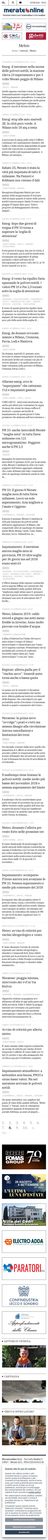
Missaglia (8, 576)
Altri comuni (9, 136)
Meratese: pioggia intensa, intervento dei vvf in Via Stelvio (20, 982)
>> (4, 1132)
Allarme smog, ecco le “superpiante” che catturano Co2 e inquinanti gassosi (21, 386)
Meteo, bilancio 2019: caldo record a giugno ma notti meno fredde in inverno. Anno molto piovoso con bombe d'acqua (23, 620)
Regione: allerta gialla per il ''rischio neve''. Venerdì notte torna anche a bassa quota (22, 674)
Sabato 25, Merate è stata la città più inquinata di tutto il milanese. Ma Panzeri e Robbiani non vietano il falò (21, 174)
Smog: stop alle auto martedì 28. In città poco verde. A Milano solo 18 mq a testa (22, 123)
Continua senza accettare (24, 1520)
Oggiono (16, 304)
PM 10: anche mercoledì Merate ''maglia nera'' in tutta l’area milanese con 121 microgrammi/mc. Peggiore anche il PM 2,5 (23, 438)
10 (25, 1128)
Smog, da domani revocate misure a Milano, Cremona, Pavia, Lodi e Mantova (20, 337)
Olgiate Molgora (31, 994)
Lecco (6, 87)
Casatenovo (36, 299)
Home (15, 50)
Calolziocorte (20, 299)
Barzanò (7, 299)
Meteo (6, 84)
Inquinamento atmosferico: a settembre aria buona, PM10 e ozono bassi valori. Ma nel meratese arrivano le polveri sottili (22, 1079)
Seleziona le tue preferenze (24, 1527)
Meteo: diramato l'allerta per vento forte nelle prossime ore (23, 830)
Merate (14, 87)
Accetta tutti (24, 1532)
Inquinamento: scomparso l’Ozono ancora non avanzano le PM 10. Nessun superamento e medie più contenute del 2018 (23, 881)
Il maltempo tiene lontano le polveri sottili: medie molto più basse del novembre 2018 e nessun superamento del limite (23, 781)
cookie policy (34, 1492)
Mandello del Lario (21, 301)
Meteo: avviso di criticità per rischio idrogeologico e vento (22, 933)
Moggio (6, 304)
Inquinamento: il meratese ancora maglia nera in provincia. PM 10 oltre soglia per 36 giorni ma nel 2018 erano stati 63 (21, 555)
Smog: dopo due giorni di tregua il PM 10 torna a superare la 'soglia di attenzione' (19, 229)
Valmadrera (9, 246)
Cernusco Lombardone (14, 634)
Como (20, 398)
